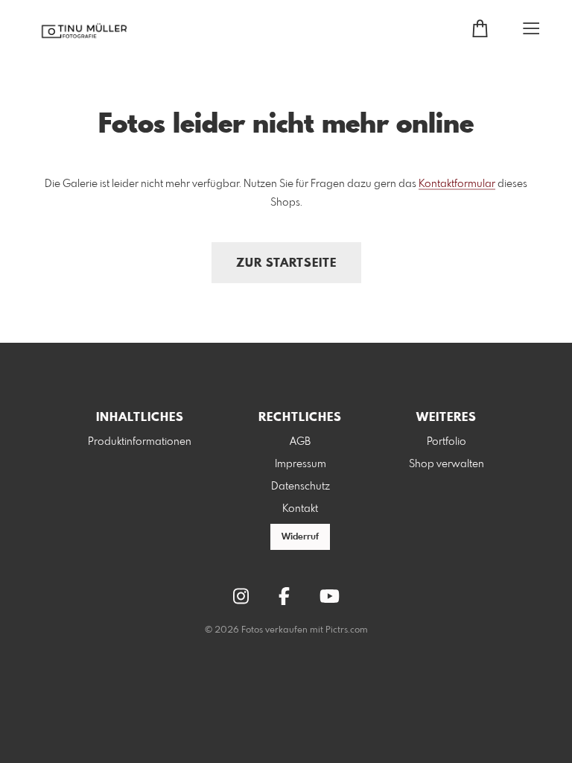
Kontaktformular (457, 184)
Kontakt (300, 509)
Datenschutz (300, 486)
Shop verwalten (446, 464)
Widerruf (300, 537)
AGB (300, 442)
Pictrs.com (346, 630)
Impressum (300, 464)
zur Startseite (286, 263)
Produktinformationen (139, 442)
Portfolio (446, 442)
